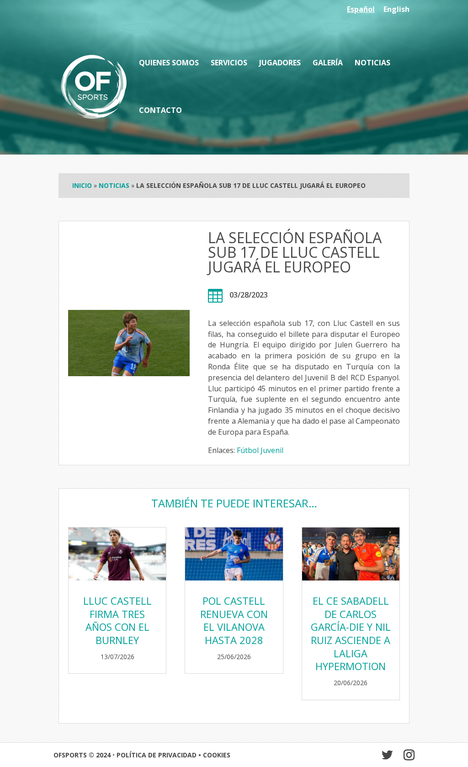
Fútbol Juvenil (260, 450)
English (396, 9)
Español (361, 9)
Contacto (160, 111)
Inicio (82, 185)
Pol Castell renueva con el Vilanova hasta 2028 (234, 620)
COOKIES (216, 755)
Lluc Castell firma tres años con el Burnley (117, 620)
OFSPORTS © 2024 (82, 755)
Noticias (372, 63)
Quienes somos (169, 63)
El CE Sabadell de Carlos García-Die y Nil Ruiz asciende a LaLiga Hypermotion (351, 633)
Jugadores (280, 63)
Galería (328, 63)
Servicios (229, 63)
